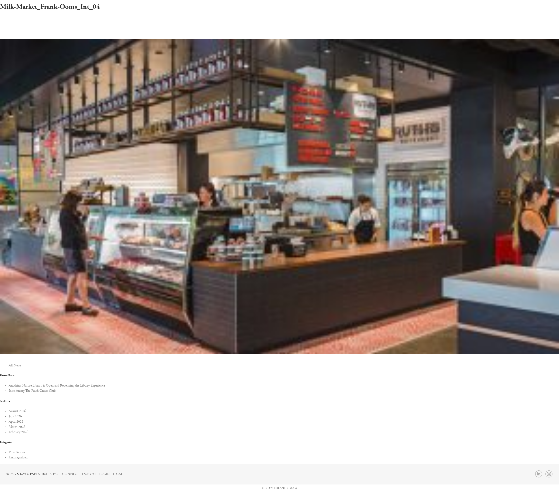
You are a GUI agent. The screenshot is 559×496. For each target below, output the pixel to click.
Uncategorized (18, 457)
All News (15, 365)
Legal (117, 474)
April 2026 (16, 421)
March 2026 (17, 427)
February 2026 (18, 432)
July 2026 (15, 416)
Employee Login (96, 474)
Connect (70, 474)
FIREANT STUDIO (285, 488)
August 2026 (17, 411)
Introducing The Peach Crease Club (32, 391)
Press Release (17, 452)
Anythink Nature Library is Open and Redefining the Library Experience (57, 385)
